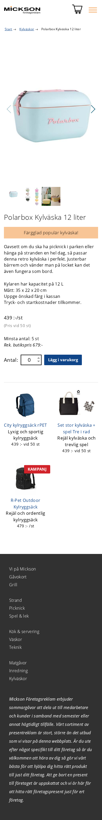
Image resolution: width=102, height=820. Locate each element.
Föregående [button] (9, 109)
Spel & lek (19, 616)
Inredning (18, 671)
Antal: (11, 359)
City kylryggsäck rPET (25, 425)
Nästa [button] (92, 109)
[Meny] (93, 10)
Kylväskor (18, 678)
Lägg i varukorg (63, 359)
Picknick (17, 608)
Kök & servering (24, 631)
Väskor (15, 639)
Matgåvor (18, 663)
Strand (15, 600)
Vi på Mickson (22, 569)
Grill (13, 585)
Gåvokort (18, 577)
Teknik (15, 647)
